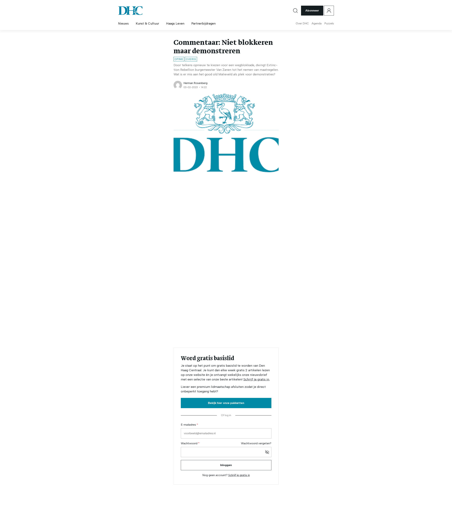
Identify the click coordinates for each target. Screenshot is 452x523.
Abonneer (312, 10)
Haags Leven (175, 23)
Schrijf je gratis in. (256, 379)
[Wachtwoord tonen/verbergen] (267, 452)
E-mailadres (189, 424)
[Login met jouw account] (329, 11)
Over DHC (302, 23)
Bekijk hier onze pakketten (226, 403)
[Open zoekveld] (295, 11)
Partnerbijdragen (203, 23)
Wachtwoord (189, 443)
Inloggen (226, 465)
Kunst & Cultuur (147, 23)
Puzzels (329, 23)
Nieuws (123, 23)
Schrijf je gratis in (239, 475)
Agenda (317, 23)
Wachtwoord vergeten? (256, 443)
